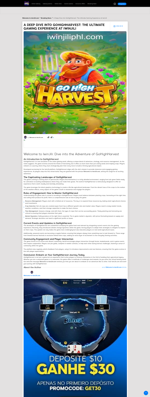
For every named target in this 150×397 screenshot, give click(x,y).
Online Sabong (36, 4)
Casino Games (68, 4)
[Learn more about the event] (75, 13)
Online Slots (58, 4)
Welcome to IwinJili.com (30, 18)
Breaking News (92, 4)
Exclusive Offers (80, 4)
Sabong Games (47, 4)
